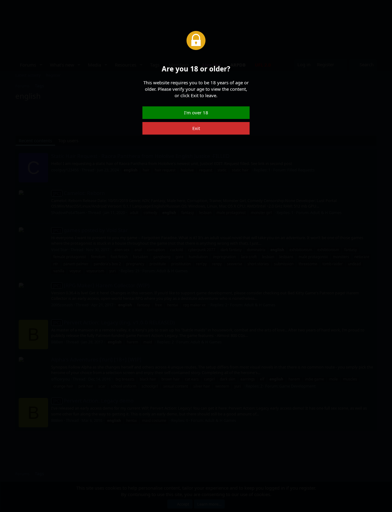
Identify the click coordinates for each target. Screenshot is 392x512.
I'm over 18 (196, 112)
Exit (196, 128)
